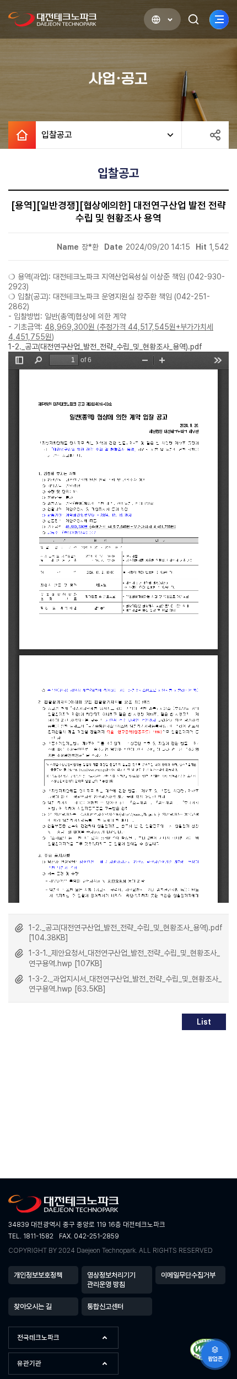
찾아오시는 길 (33, 1306)
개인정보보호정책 (38, 1275)
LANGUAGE (162, 19)
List (204, 1021)
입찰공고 (54, 135)
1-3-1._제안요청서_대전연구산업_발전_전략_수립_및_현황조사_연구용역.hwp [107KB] (124, 958)
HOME (22, 135)
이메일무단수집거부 (188, 1275)
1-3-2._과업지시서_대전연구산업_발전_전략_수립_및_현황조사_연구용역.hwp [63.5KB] (125, 983)
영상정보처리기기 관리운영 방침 (111, 1280)
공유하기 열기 (214, 135)
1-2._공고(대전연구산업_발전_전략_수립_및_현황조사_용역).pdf (105, 346)
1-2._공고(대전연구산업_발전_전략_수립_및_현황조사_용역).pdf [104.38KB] (126, 932)
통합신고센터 (105, 1306)
